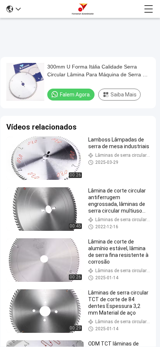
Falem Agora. (75, 95)
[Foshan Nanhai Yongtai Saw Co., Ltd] (82, 9)
